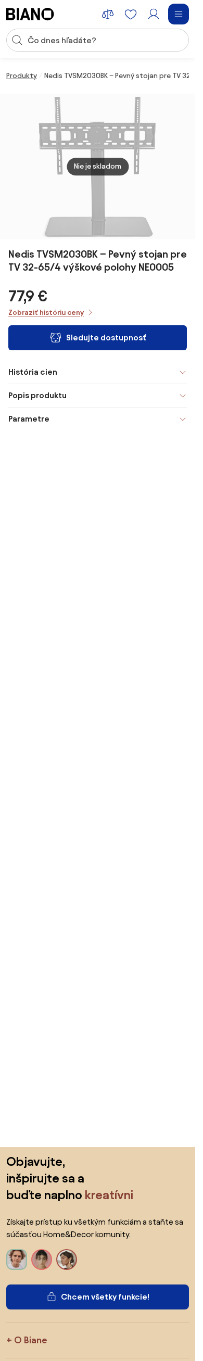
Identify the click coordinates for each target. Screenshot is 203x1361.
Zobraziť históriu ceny (46, 312)
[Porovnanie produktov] (107, 14)
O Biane (30, 1340)
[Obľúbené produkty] (130, 14)
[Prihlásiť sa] (153, 14)
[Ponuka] (178, 14)
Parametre (28, 418)
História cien (32, 371)
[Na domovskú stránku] (30, 14)
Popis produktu (37, 395)
